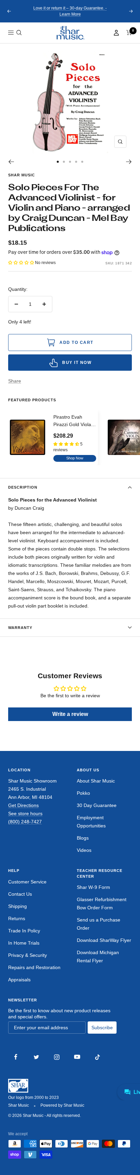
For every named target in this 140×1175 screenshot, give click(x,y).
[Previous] (11, 161)
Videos (84, 850)
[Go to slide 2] (64, 162)
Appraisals (19, 979)
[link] (70, 32)
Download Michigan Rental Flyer (98, 956)
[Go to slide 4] (76, 162)
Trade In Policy (24, 930)
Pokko (83, 793)
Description (22, 487)
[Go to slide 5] (82, 162)
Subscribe (102, 1027)
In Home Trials (23, 943)
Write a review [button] (70, 714)
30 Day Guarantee (97, 805)
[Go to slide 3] (70, 162)
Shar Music (21, 175)
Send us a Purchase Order (98, 924)
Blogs (83, 838)
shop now (74, 458)
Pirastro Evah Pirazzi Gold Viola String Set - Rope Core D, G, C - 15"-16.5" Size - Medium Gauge (72, 421)
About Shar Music (96, 781)
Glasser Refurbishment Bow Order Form (101, 903)
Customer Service (27, 881)
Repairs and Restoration (34, 967)
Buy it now (76, 362)
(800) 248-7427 (25, 821)
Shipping (17, 906)
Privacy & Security (27, 955)
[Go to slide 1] (58, 162)
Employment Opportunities (91, 821)
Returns (16, 918)
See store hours (25, 813)
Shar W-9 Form (93, 887)
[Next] (129, 161)
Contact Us (20, 894)
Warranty (20, 628)
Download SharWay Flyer (104, 940)
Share (14, 381)
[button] (19, 32)
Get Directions (23, 805)
